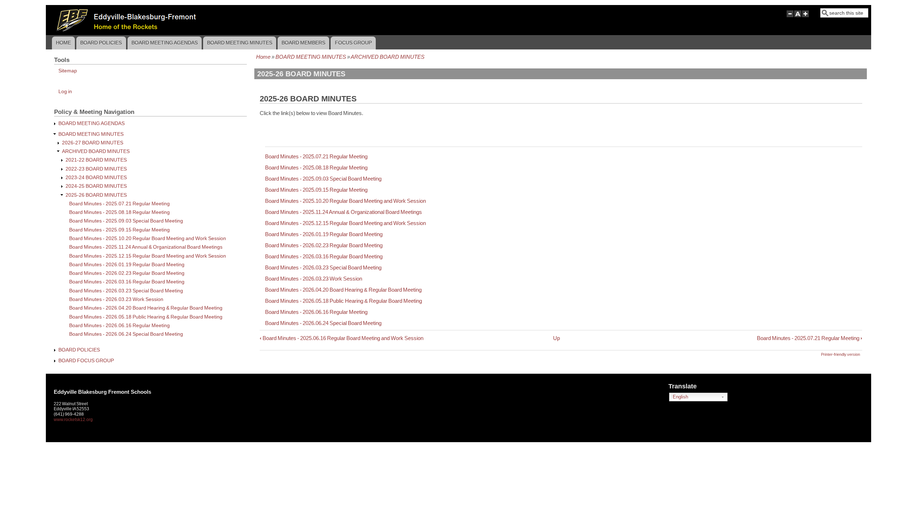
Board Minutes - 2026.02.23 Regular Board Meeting (324, 245)
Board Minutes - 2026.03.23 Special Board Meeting (323, 267)
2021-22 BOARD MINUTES (96, 160)
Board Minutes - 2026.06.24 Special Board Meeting (323, 323)
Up (556, 338)
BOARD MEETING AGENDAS (164, 43)
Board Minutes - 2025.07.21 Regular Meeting (316, 156)
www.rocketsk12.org (73, 419)
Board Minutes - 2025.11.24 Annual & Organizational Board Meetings (343, 212)
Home (63, 43)
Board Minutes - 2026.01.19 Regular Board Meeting (324, 234)
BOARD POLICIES (101, 43)
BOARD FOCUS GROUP (86, 360)
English (680, 397)
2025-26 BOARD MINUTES (96, 195)
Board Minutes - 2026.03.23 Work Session (313, 279)
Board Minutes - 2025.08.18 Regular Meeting (316, 167)
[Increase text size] (806, 17)
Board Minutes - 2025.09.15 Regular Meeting (316, 190)
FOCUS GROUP (353, 43)
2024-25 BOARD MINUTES (96, 186)
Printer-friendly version (840, 354)
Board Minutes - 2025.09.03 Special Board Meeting (323, 179)
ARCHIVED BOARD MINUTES (387, 57)
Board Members (303, 43)
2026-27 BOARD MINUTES (92, 142)
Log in (65, 91)
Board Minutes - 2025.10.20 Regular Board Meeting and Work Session (345, 201)
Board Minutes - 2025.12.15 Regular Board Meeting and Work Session (345, 223)
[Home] (230, 29)
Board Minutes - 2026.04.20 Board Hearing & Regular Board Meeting (343, 290)
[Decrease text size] (790, 17)
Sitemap (67, 70)
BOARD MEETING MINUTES (239, 43)
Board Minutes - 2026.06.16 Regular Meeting (316, 312)
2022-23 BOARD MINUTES (96, 169)
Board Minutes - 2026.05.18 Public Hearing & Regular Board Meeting (343, 301)
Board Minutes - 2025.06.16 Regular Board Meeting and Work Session (341, 338)
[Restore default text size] (798, 17)
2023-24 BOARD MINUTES (96, 177)
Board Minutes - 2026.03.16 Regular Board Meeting (324, 256)
